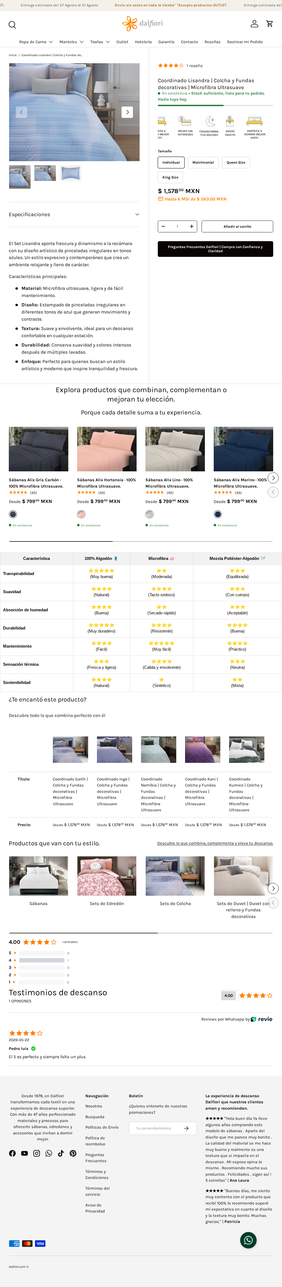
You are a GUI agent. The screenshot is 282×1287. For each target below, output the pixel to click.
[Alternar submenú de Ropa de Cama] (50, 41)
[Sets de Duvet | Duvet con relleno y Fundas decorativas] (243, 876)
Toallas (96, 41)
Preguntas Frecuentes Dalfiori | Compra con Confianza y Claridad (215, 249)
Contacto (189, 41)
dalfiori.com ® (19, 1267)
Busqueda (94, 1116)
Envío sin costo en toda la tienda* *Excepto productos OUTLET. (161, 5)
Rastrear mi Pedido (245, 41)
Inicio (13, 55)
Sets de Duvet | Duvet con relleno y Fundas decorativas (243, 910)
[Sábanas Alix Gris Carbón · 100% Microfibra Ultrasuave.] (38, 449)
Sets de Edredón (107, 903)
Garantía (166, 41)
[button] (270, 24)
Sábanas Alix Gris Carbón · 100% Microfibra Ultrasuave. (36, 483)
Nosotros (93, 1106)
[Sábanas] (38, 876)
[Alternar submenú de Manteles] (81, 41)
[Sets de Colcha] (175, 876)
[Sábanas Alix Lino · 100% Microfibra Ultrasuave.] (175, 449)
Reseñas (213, 41)
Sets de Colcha (175, 903)
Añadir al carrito (237, 226)
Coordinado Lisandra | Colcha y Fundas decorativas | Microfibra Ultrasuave (52, 55)
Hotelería (143, 41)
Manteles (68, 41)
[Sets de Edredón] (106, 876)
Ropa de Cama (32, 41)
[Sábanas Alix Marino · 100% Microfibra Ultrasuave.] (243, 449)
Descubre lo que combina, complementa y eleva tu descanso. (215, 843)
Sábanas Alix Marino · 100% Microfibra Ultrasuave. (240, 483)
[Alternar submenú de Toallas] (107, 41)
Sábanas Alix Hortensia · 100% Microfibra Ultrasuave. (106, 483)
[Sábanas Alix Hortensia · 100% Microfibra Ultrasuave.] (107, 449)
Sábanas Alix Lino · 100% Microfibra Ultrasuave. (169, 483)
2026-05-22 (19, 1040)
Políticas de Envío (101, 1127)
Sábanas (38, 903)
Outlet (122, 41)
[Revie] (261, 1019)
